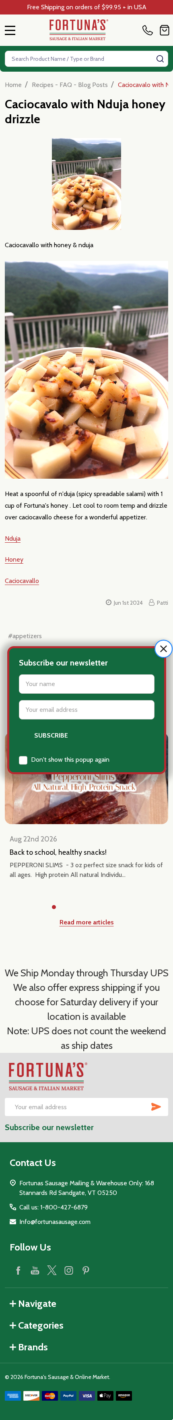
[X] (51, 1270)
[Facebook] (18, 1270)
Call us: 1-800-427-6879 (53, 1207)
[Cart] (164, 30)
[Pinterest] (85, 1270)
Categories (41, 1325)
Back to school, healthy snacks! (58, 852)
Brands (33, 1347)
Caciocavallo (22, 581)
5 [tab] (106, 907)
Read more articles (87, 922)
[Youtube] (35, 1270)
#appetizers (25, 636)
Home (13, 85)
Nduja (13, 538)
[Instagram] (68, 1270)
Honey (14, 559)
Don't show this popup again (70, 759)
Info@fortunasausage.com (55, 1222)
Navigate (37, 1303)
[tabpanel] (86, 813)
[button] (163, 649)
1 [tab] (54, 907)
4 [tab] (93, 907)
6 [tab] (119, 907)
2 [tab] (67, 907)
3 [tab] (80, 907)
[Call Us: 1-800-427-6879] (149, 30)
